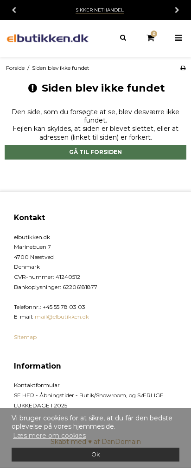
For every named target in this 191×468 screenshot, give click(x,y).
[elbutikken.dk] (48, 38)
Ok (95, 454)
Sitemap (25, 336)
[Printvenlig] (182, 67)
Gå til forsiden (95, 151)
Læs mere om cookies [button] (49, 435)
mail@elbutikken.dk (62, 316)
